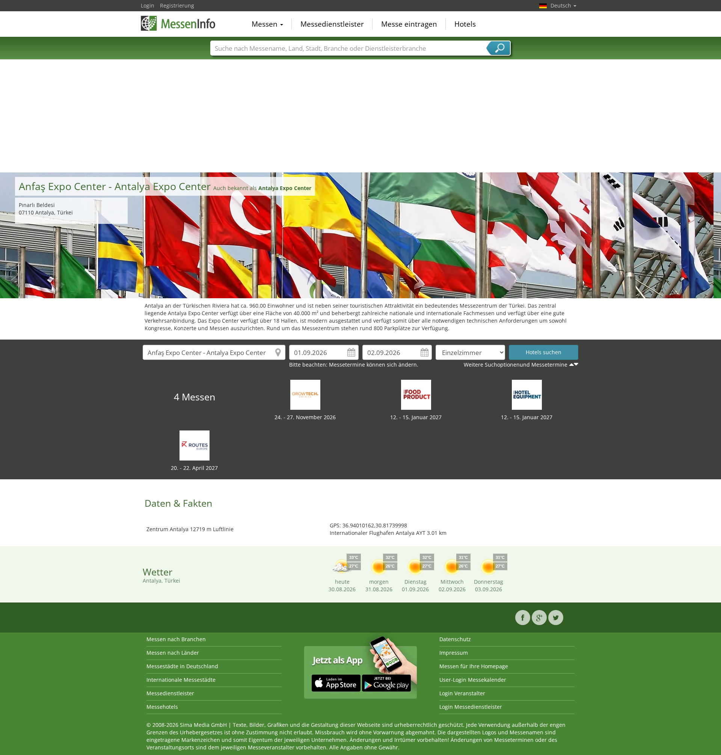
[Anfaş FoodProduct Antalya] (416, 394)
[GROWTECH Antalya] (305, 394)
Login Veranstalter (462, 693)
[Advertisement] (360, 116)
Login (147, 5)
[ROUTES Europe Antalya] (194, 444)
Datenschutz (455, 639)
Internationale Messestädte (181, 679)
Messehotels (162, 706)
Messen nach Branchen (176, 639)
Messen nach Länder (172, 652)
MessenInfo (178, 23)
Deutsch (562, 5)
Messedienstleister (332, 24)
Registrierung (177, 5)
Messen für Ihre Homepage (473, 666)
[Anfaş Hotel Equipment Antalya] (527, 394)
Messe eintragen (409, 24)
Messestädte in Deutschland (182, 666)
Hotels (465, 24)
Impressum (453, 652)
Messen (265, 24)
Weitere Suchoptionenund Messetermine (515, 364)
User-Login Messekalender (472, 679)
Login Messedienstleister (470, 706)
